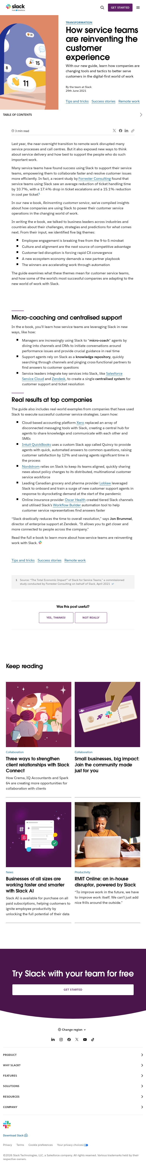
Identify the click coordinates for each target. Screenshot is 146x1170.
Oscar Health (75, 500)
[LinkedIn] (126, 131)
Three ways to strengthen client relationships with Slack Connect (37, 765)
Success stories (103, 101)
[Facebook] (120, 130)
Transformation (79, 22)
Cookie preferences (41, 1145)
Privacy (7, 1145)
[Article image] (38, 714)
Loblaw (105, 483)
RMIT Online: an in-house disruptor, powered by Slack (105, 882)
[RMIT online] (107, 834)
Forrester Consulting (95, 178)
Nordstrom (31, 466)
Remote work (129, 101)
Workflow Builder (67, 505)
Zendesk (58, 379)
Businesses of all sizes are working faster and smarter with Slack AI (35, 885)
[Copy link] (132, 130)
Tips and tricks (77, 101)
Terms (20, 1145)
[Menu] (138, 7)
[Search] (102, 7)
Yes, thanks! (56, 617)
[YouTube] (85, 1040)
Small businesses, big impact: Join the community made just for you (107, 765)
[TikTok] (93, 1040)
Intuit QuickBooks (36, 444)
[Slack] (15, 7)
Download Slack (13, 1135)
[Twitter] (114, 131)
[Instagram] (61, 1040)
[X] (77, 1040)
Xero (80, 422)
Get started (120, 7)
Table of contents (17, 114)
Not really (91, 617)
